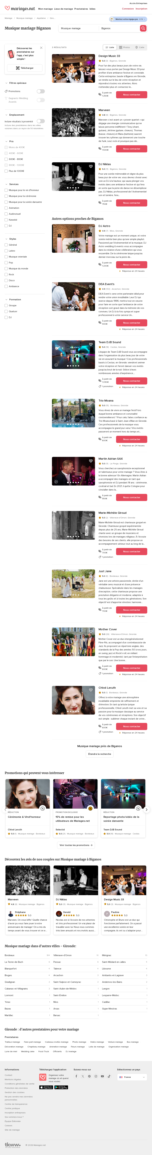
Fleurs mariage (78, 1046)
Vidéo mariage (97, 1042)
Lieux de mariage (63, 8)
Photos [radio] (126, 47)
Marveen (104, 110)
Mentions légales (13, 1079)
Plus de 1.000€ (16, 171)
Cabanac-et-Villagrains (16, 988)
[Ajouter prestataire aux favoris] (91, 58)
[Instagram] (96, 1076)
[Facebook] (76, 1076)
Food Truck (43, 1051)
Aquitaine (41, 18)
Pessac (57, 962)
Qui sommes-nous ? (14, 1117)
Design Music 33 (109, 56)
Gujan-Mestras (109, 1008)
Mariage (9, 18)
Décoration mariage (14, 1046)
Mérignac (106, 955)
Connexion (128, 8)
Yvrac (7, 1002)
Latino (12, 250)
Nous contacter (131, 94)
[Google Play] (61, 1088)
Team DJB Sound (110, 342)
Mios (55, 1002)
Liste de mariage (96, 1046)
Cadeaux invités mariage (56, 1042)
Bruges (8, 975)
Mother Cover (108, 629)
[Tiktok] (109, 1076)
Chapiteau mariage (36, 1046)
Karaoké (13, 219)
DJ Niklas (105, 164)
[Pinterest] (89, 1076)
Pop (11, 262)
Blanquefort (11, 968)
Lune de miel (11, 1051)
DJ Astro (104, 226)
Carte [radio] (141, 47)
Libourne (106, 968)
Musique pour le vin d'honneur (24, 190)
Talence (57, 968)
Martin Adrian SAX (111, 459)
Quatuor (13, 311)
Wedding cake (27, 1051)
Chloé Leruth (107, 688)
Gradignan (10, 982)
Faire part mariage (32, 1042)
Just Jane (105, 571)
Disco (12, 280)
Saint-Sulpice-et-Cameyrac (67, 982)
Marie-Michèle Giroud (113, 513)
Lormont (9, 995)
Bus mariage (133, 1042)
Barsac (56, 1015)
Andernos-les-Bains (112, 982)
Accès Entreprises (138, 3)
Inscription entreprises (15, 1112)
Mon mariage (45, 8)
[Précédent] (5, 809)
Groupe (12, 305)
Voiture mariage (115, 1042)
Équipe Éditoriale (13, 1121)
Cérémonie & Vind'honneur (24, 817)
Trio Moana (106, 400)
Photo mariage (79, 1042)
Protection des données (16, 1088)
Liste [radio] (111, 47)
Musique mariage (24, 18)
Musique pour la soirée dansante (25, 202)
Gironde (54, 18)
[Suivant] (146, 809)
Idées (92, 8)
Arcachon (58, 975)
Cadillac (106, 1002)
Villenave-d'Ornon (62, 955)
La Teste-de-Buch (14, 962)
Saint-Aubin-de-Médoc (65, 988)
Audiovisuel (15, 213)
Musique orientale (18, 256)
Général (13, 244)
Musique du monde (18, 268)
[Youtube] (102, 1076)
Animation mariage (58, 1046)
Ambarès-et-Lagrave (113, 975)
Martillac (9, 1015)
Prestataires (81, 8)
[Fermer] (41, 47)
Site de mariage (12, 1130)
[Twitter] (83, 1076)
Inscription (141, 8)
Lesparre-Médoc (110, 995)
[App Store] (46, 1088)
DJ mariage (71, 1051)
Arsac (56, 1008)
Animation (14, 207)
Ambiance (14, 286)
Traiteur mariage (12, 1042)
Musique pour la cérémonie (22, 196)
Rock (11, 274)
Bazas (8, 1008)
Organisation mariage (119, 1046)
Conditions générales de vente (19, 1084)
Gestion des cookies (14, 1092)
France (127, 1077)
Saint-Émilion (59, 995)
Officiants (57, 1051)
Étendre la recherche (99, 754)
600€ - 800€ (16, 159)
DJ (10, 225)
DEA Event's (106, 284)
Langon (106, 988)
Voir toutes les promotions (74, 845)
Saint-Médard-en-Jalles (114, 962)
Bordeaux (9, 955)
